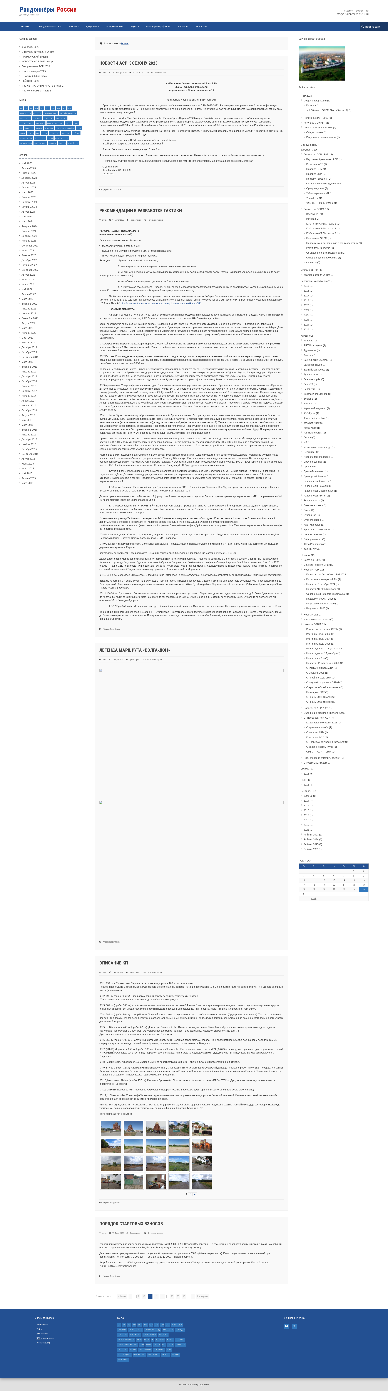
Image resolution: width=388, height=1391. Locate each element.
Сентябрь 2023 (30, 245)
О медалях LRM (315, 732)
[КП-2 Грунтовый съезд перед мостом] (156, 1146)
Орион (22, 133)
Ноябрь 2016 (29, 405)
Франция (62, 143)
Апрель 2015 (29, 478)
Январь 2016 (29, 434)
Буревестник (25, 118)
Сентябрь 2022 (30, 270)
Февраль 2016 (29, 429)
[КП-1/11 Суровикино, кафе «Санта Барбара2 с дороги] (179, 1128)
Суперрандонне (61, 138)
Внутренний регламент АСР (322, 159)
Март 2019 (27, 362)
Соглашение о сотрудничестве (323, 183)
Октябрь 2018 (29, 381)
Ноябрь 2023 (29, 241)
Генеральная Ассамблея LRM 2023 (326, 574)
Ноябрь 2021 (29, 313)
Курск (76, 123)
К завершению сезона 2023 (321, 722)
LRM (69, 108)
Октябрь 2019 (29, 352)
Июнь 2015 (28, 468)
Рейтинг (76, 133)
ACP (64, 108)
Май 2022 (27, 289)
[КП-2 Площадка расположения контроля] (179, 1146)
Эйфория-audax (313, 539)
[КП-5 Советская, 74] (133, 1181)
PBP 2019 (201, 26)
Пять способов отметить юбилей (322, 758)
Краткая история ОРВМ (317, 275)
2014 (36, 108)
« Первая (122, 1296)
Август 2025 (28, 182)
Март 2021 (27, 328)
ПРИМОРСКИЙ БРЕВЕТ (36, 56)
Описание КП (113, 963)
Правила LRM (314, 174)
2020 (306, 305)
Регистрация (42, 1324)
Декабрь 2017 (29, 391)
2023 (306, 320)
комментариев (45, 1338)
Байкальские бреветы (316, 360)
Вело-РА (308, 384)
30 (178, 1296)
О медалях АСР (315, 737)
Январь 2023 (29, 255)
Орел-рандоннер (313, 461)
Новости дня (311, 614)
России (48, 9)
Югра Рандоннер (313, 544)
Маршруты (29, 128)
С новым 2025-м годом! (319, 697)
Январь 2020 (29, 342)
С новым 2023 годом (315, 762)
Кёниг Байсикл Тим (314, 418)
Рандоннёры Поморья (316, 486)
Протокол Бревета (316, 178)
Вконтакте (286, 1326)
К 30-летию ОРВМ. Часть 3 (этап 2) (328, 110)
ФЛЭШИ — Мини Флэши (319, 203)
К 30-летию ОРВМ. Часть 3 (36, 90)
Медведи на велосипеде (317, 447)
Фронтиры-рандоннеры (317, 529)
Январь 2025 (29, 197)
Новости (74, 26)
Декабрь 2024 (29, 202)
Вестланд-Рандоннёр (316, 394)
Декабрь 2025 (29, 178)
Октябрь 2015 (29, 449)
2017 (53, 108)
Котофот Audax (312, 423)
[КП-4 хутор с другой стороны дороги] (179, 1163)
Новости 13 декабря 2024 (320, 584)
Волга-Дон (37, 118)
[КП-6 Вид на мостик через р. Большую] (202, 1181)
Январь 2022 (29, 308)
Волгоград (48, 118)
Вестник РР (312, 214)
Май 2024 (27, 216)
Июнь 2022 (28, 284)
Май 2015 (27, 473)
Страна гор (310, 515)
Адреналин (310, 350)
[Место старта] (133, 1128)
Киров (68, 123)
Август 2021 (28, 323)
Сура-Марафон (26, 143)
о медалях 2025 (30, 47)
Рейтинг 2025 (311, 844)
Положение (54, 133)
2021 (306, 310)
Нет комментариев (158, 72)
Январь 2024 (29, 231)
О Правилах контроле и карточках (325, 742)
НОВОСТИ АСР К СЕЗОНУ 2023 (128, 63)
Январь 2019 (29, 371)
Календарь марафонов (158, 26)
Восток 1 (308, 398)
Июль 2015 (28, 463)
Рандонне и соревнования (321, 137)
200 (21, 108)
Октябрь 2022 (29, 265)
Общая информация (315, 100)
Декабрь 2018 (29, 376)
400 (31, 108)
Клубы (135, 26)
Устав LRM (312, 198)
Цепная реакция (313, 534)
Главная (25, 26)
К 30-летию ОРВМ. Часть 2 (321, 228)
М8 (21, 128)
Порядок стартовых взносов (131, 1223)
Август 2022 (28, 274)
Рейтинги (182, 26)
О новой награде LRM (318, 677)
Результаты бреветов (318, 248)
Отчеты (31, 133)
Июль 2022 (28, 279)
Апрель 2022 (29, 294)
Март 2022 (27, 299)
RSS (294, 1326)
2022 (306, 315)
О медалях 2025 (315, 673)
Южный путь (73, 143)
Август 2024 (28, 211)
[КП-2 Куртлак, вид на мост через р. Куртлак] (133, 1146)
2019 (306, 825)
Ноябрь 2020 (29, 333)
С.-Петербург (40, 138)
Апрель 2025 (29, 187)
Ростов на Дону (26, 138)
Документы (92, 26)
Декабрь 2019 (29, 347)
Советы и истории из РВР (318, 127)
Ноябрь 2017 (29, 396)
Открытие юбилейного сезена (323, 687)
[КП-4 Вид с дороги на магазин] (133, 1163)
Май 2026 (27, 163)
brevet (125, 43)
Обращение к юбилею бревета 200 (323, 713)
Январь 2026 (29, 173)
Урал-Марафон (40, 143)
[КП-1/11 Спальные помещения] (111, 1146)
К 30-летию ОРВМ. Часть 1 (321, 223)
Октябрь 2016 (29, 410)
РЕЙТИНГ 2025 (30, 81)
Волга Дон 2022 (312, 560)
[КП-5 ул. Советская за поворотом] (111, 1181)
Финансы (52, 143)
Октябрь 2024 (29, 207)
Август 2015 (28, 459)
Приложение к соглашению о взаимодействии (332, 243)
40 (184, 1296)
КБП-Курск (309, 413)
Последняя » (202, 1296)
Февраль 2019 (29, 367)
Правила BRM (314, 169)
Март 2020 (27, 337)
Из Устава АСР (314, 164)
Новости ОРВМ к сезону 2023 (323, 663)
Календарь (40, 123)
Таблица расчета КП (317, 193)
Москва (39, 128)
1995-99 (308, 796)
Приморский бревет (315, 476)
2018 (58, 108)
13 (162, 1296)
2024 (306, 324)
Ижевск (308, 403)
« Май (313, 898)
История (311, 105)
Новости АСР (115, 189)
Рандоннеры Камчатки (316, 481)
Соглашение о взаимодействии (324, 252)
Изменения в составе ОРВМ (322, 629)
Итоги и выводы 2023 (318, 634)
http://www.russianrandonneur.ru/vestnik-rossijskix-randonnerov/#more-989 (161, 303)
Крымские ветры (313, 432)
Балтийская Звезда (68, 113)
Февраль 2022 (29, 304)
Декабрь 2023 (29, 236)
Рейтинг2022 (311, 849)
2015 (41, 108)
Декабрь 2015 (29, 439)
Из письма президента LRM (321, 579)
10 (144, 1296)
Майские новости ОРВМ (317, 565)
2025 (306, 329)
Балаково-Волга (51, 113)
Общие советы (314, 132)
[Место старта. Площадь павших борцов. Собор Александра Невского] (111, 1128)
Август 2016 (28, 415)
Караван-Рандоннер (55, 123)
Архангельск (25, 113)
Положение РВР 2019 (316, 118)
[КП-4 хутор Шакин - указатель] (111, 1163)
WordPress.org (43, 1343)
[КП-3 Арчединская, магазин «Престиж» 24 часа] (202, 1146)
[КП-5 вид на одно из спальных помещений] (156, 1181)
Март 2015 (27, 483)
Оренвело (309, 466)
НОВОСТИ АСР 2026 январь (38, 61)
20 (172, 1296)
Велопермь (310, 389)
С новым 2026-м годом (34, 76)
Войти (39, 1329)
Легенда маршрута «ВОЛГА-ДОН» (134, 650)
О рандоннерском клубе (319, 747)
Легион (308, 437)
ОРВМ (79, 128)
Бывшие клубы (312, 379)
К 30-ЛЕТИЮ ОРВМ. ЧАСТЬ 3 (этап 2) (43, 85)
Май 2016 (27, 420)
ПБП (37, 133)
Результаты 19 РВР (314, 122)
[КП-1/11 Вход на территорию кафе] (202, 1128)
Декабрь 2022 (29, 260)
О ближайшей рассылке (319, 668)
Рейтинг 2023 (311, 834)
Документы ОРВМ (314, 209)
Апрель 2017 (29, 400)
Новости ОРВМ (312, 624)
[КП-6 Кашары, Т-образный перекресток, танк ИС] (179, 1181)
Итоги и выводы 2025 (34, 71)
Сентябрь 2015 (30, 454)
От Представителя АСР (48, 26)
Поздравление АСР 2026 (36, 66)
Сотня (50, 138)
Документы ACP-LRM (316, 154)
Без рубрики (115, 629)
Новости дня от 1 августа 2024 (323, 648)
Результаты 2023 (315, 608)
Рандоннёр (66, 133)
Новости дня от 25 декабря (321, 653)
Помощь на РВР (315, 692)
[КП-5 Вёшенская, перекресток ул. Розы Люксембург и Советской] (202, 1163)
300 (26, 108)
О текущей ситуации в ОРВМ (38, 52)
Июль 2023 (28, 250)
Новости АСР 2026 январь (321, 589)
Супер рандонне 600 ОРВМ (321, 257)
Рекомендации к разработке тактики (140, 210)
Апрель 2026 (29, 168)
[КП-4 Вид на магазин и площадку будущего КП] (156, 1163)
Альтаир (308, 355)
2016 (47, 108)
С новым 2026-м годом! (319, 702)
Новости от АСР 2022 (316, 708)
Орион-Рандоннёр (314, 471)
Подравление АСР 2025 (320, 598)
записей (42, 1334)
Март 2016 (27, 425)
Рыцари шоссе (312, 500)
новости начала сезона (317, 619)
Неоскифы (49, 128)
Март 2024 (27, 221)
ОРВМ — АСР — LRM (318, 751)
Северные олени (313, 505)
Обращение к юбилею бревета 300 (325, 594)
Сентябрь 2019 (30, 357)
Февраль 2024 (29, 226)
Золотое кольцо (26, 123)
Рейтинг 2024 (311, 839)
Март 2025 (27, 192)
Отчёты (305, 769)
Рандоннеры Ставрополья (318, 491)
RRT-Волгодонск (313, 345)
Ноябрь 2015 (29, 444)
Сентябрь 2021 (30, 318)
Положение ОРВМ (316, 238)
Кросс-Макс (310, 428)
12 (156, 1296)
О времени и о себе (317, 727)
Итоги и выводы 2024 (318, 639)
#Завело (308, 340)
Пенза (44, 133)
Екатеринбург (61, 118)
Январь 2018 (29, 386)
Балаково (37, 113)
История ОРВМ (115, 26)
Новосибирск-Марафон (64, 128)
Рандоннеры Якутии (315, 495)
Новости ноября (315, 658)
